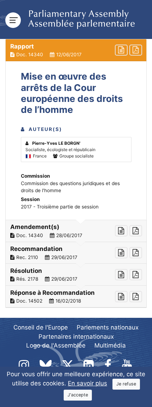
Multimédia (110, 345)
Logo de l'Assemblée (56, 345)
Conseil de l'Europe (40, 327)
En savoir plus (87, 383)
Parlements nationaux (108, 327)
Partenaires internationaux (76, 336)
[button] (76, 50)
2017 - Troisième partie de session (60, 207)
